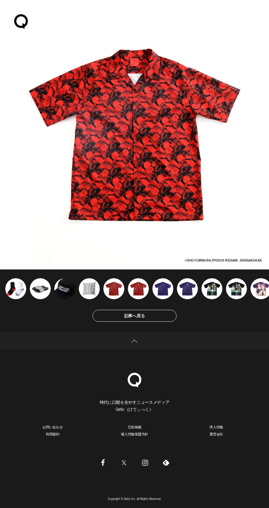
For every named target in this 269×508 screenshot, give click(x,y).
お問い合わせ (52, 427)
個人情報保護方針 (134, 434)
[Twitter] (123, 462)
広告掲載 (135, 427)
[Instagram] (145, 462)
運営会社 (216, 434)
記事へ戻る (134, 315)
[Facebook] (102, 462)
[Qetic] (21, 21)
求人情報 (216, 427)
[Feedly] (166, 462)
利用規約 (53, 434)
